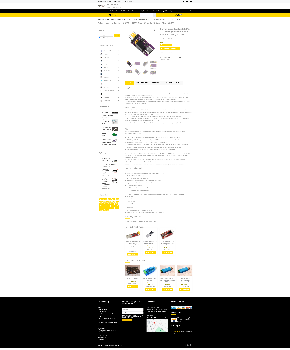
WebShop (102, 210)
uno (113, 208)
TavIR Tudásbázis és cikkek (106, 314)
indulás (113, 199)
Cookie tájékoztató (104, 334)
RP (106, 205)
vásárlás (117, 208)
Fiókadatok (156, 11)
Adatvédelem (102, 332)
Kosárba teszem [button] (132, 254)
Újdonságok (140, 11)
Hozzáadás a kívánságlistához (170, 48)
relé (103, 205)
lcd (114, 201)
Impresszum (102, 316)
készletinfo (110, 201)
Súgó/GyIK (164, 11)
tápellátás (109, 208)
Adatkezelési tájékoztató (127, 317)
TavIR (179, 57)
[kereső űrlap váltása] (190, 11)
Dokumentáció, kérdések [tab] (173, 82)
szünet (101, 208)
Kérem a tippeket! (127, 320)
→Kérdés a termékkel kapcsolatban (169, 53)
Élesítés (107, 210)
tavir (105, 208)
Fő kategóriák (115, 15)
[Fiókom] (176, 15)
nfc (113, 203)
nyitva (116, 203)
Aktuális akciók (103, 309)
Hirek (133, 11)
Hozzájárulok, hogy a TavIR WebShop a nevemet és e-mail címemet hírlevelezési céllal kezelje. (132, 316)
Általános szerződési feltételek (107, 330)
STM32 (112, 205)
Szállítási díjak (103, 337)
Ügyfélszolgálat (103, 335)
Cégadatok (102, 328)
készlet (105, 201)
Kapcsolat (173, 11)
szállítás (117, 205)
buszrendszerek (103, 199)
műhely (109, 203)
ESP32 (109, 199)
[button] (155, 30)
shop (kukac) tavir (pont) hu (158, 311)
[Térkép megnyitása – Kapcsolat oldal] (157, 325)
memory (101, 203)
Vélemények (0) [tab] (156, 82)
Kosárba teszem (166, 45)
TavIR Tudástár (125, 11)
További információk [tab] (142, 82)
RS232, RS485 (169, 57)
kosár (101, 201)
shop (109, 205)
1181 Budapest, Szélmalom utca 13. (156, 318)
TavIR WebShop (114, 5)
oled (101, 205)
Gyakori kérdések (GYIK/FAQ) (107, 318)
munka (105, 203)
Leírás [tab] (129, 82)
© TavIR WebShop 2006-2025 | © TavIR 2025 (110, 345)
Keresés (117, 35)
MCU (117, 201)
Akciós (148, 11)
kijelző (117, 199)
